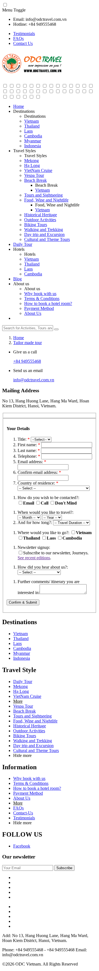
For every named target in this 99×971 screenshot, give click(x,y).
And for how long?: (35, 522)
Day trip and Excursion (44, 234)
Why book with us (40, 293)
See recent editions (34, 557)
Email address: (32, 461)
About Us (32, 313)
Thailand (32, 126)
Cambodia (33, 136)
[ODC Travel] (32, 72)
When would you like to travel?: (45, 512)
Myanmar (32, 141)
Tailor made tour (27, 342)
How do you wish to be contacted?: (48, 497)
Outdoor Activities (40, 219)
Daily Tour (22, 244)
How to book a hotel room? (48, 303)
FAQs (18, 38)
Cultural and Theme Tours (47, 239)
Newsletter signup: (34, 547)
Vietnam (31, 121)
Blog (17, 278)
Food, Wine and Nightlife (46, 200)
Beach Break (35, 180)
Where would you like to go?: (43, 532)
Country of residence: (38, 483)
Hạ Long (32, 165)
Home (18, 106)
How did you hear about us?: (43, 567)
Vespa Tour (34, 175)
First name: (29, 444)
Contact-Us (23, 813)
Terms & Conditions (41, 298)
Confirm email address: (39, 472)
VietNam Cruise (38, 170)
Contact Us (23, 43)
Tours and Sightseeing (43, 195)
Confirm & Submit (23, 602)
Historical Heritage (40, 214)
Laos (28, 131)
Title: (24, 439)
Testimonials (24, 33)
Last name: (29, 450)
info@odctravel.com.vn (33, 380)
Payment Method (39, 308)
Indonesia (32, 145)
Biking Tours (35, 224)
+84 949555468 (27, 361)
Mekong (31, 160)
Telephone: (29, 456)
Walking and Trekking (43, 229)
